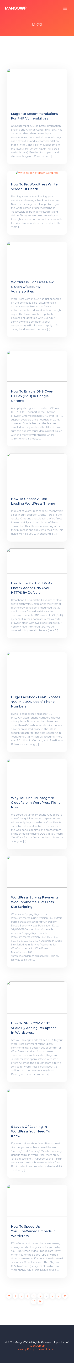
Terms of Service (46, 1349)
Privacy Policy (26, 1349)
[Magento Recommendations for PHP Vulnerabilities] (37, 86)
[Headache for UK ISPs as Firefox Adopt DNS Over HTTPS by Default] (37, 560)
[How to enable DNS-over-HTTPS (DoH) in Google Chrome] (37, 366)
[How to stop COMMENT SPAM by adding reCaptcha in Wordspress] (37, 997)
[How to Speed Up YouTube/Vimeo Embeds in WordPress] (37, 1200)
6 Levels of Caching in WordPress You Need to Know (30, 1131)
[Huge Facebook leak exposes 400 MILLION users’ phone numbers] (37, 669)
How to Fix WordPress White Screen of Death (34, 187)
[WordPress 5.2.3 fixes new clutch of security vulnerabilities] (37, 256)
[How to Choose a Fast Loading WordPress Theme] (37, 470)
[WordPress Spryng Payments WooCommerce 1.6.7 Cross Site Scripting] (37, 871)
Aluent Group (37, 1345)
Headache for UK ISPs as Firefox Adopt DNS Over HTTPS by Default (31, 588)
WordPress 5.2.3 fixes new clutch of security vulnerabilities (32, 286)
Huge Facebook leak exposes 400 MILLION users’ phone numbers (35, 701)
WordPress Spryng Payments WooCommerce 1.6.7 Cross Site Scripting (34, 902)
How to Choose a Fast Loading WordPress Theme (33, 501)
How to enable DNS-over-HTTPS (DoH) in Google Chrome (32, 396)
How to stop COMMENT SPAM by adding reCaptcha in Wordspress (34, 1028)
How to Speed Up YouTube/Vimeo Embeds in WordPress (33, 1231)
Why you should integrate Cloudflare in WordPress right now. (35, 802)
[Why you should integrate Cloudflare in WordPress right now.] (37, 773)
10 (34, 1301)
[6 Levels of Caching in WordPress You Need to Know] (37, 1102)
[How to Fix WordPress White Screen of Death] (37, 172)
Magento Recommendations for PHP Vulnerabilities (34, 116)
